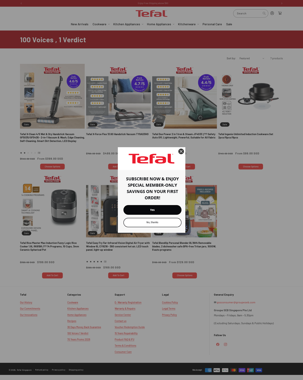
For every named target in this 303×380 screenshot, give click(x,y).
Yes (152, 210)
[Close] (181, 151)
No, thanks (152, 222)
